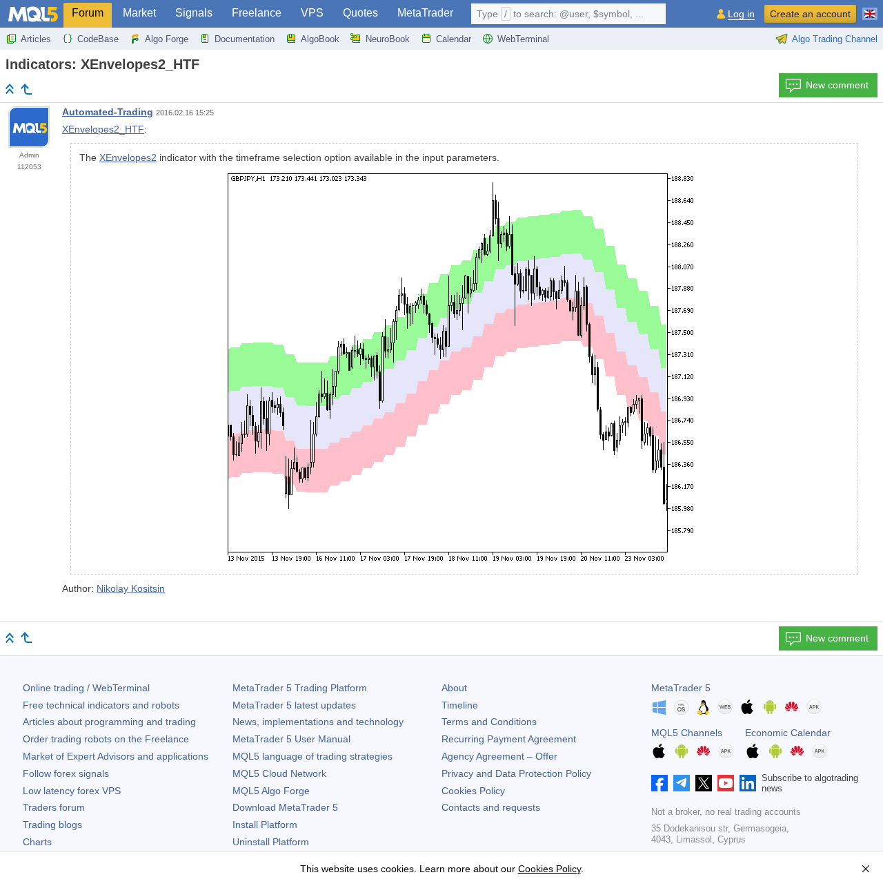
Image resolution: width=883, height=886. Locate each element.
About (454, 687)
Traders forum (54, 807)
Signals (193, 13)
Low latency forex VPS (72, 790)
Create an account (810, 13)
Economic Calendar (788, 732)
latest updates (294, 705)
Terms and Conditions (489, 721)
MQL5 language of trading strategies (312, 756)
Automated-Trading (107, 111)
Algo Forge (166, 39)
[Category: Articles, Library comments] (26, 89)
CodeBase (98, 39)
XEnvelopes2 (128, 157)
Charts (37, 841)
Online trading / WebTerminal (86, 687)
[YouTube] (725, 783)
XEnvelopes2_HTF (103, 129)
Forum (87, 13)
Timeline (460, 705)
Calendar (453, 39)
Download (285, 807)
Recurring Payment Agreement (509, 738)
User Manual (291, 738)
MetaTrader (425, 13)
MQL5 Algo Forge (271, 790)
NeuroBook (388, 39)
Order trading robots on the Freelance (106, 738)
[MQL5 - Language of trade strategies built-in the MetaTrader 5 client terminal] (33, 14)
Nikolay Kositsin (131, 588)
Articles (36, 39)
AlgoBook (320, 39)
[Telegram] (681, 783)
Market (139, 13)
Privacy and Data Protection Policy (516, 773)
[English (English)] (869, 8)
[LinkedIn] (748, 783)
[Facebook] (659, 783)
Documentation (245, 39)
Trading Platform (299, 687)
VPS (312, 13)
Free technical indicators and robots (101, 705)
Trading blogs (52, 824)
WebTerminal (523, 39)
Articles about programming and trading (109, 721)
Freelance (256, 13)
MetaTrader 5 (681, 687)
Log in (741, 14)
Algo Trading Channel (834, 39)
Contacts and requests (491, 807)
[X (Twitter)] (703, 783)
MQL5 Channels (686, 732)
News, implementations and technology (318, 721)
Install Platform (264, 824)
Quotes (360, 13)
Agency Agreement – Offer (499, 756)
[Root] (10, 89)
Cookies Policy (473, 790)
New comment (837, 84)
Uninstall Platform (270, 841)
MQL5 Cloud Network (279, 773)
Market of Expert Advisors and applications (115, 756)
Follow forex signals (66, 773)
